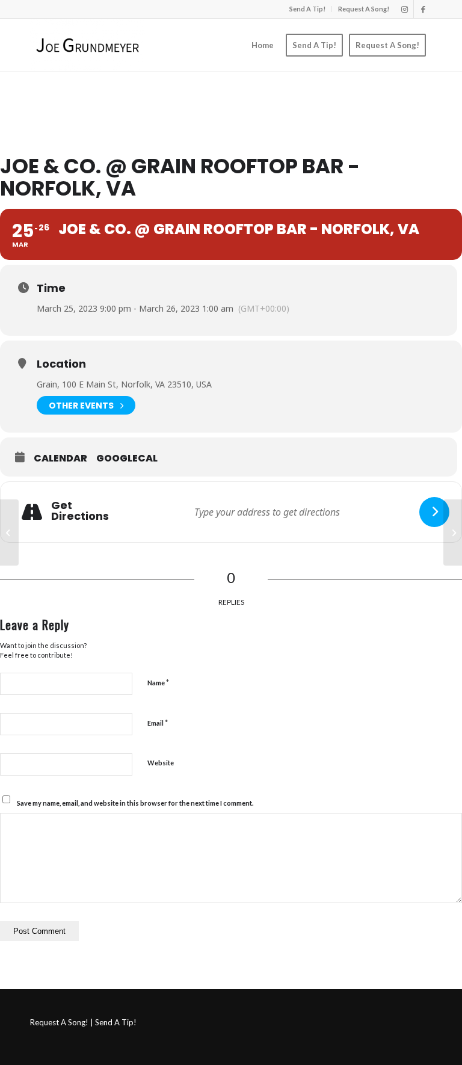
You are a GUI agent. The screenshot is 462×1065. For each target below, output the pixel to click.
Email (157, 722)
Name (158, 682)
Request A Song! (363, 9)
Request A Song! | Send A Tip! (83, 1022)
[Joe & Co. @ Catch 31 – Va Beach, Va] (9, 532)
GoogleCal (127, 458)
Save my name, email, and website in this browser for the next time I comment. (135, 803)
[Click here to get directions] (434, 512)
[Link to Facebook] (423, 9)
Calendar (60, 458)
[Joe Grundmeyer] (87, 45)
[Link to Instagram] (404, 9)
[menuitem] (307, 9)
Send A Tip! (307, 9)
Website (160, 763)
